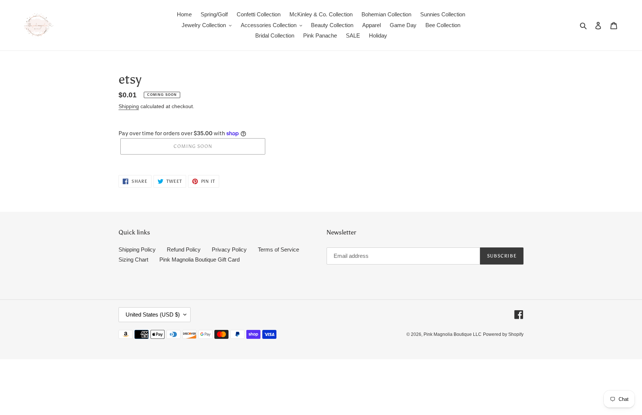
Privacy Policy (229, 249)
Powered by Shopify (503, 334)
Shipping (129, 106)
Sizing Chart (133, 259)
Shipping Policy (137, 249)
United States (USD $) (153, 314)
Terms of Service (278, 249)
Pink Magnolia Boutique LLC (453, 334)
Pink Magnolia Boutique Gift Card (199, 259)
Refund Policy (184, 249)
